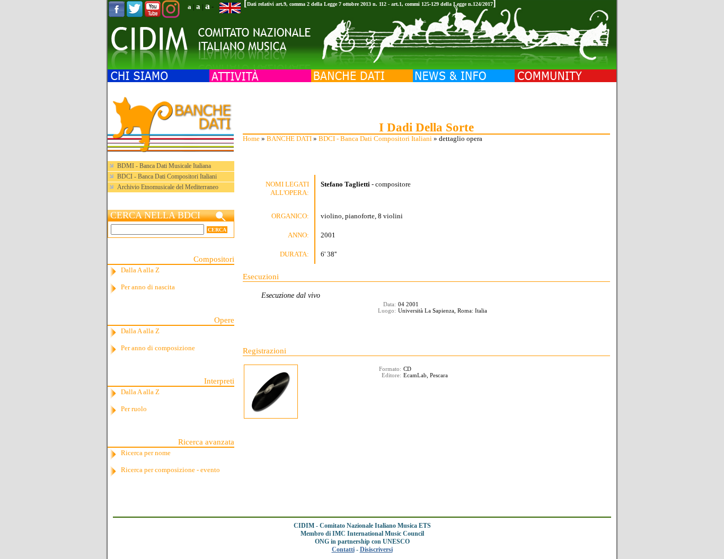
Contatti (343, 549)
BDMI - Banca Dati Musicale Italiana (164, 166)
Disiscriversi (376, 549)
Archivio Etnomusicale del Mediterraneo (167, 187)
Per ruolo (134, 409)
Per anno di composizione (158, 348)
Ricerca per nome (146, 453)
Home (251, 139)
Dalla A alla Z (140, 270)
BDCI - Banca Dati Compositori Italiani (375, 139)
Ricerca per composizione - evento (170, 470)
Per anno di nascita (148, 287)
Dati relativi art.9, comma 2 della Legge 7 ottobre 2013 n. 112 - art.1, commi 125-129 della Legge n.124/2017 (370, 4)
